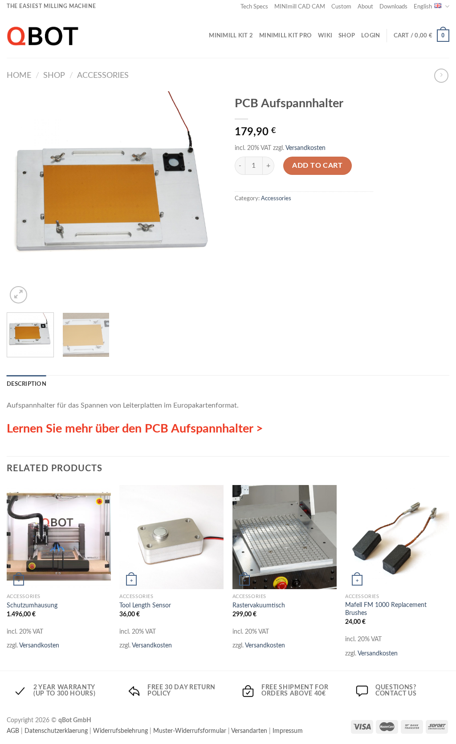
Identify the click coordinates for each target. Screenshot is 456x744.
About (365, 6)
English (423, 6)
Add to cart (317, 165)
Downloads (393, 6)
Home (19, 75)
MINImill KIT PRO (285, 35)
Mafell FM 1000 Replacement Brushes (386, 609)
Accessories (103, 75)
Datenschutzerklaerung (56, 731)
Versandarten (249, 731)
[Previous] (22, 198)
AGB (13, 731)
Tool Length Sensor (145, 605)
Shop (346, 35)
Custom (341, 6)
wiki (325, 35)
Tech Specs (254, 6)
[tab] (26, 384)
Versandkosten (305, 148)
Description (26, 384)
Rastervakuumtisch (258, 605)
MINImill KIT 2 (231, 35)
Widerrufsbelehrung (120, 731)
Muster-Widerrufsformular (189, 731)
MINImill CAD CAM (299, 6)
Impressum (288, 731)
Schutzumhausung (32, 605)
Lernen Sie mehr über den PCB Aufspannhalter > (135, 429)
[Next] (206, 198)
